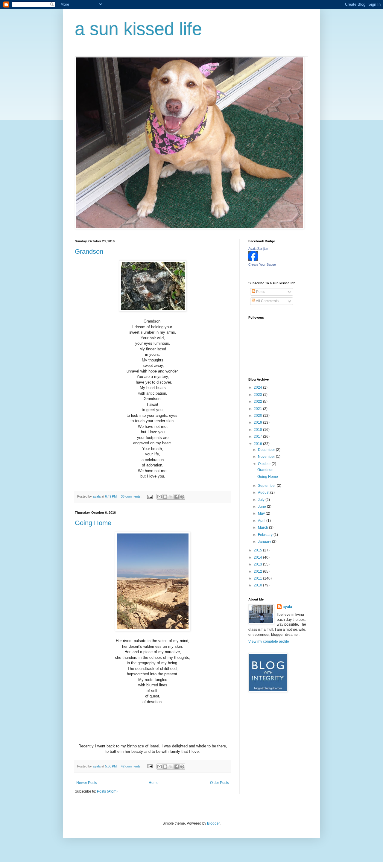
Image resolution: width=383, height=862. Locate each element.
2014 (258, 557)
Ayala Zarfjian (258, 248)
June (262, 506)
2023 (258, 395)
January (265, 541)
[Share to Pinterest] (182, 497)
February (265, 535)
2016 (258, 444)
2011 (258, 578)
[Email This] (159, 497)
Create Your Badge (262, 264)
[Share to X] (171, 497)
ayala (287, 607)
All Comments (267, 301)
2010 (258, 585)
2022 (258, 401)
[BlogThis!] (165, 497)
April (262, 521)
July (261, 500)
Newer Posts (86, 783)
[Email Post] (149, 496)
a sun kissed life (138, 29)
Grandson (89, 251)
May (262, 513)
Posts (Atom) (107, 791)
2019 (258, 422)
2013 (258, 564)
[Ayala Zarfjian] (253, 260)
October (265, 464)
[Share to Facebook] (177, 497)
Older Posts (219, 783)
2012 (258, 571)
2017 (258, 436)
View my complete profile (268, 641)
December (267, 450)
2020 (258, 415)
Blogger (213, 823)
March (263, 527)
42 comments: (131, 766)
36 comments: (131, 496)
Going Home (93, 523)
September (267, 486)
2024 (258, 387)
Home (154, 783)
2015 (258, 550)
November (267, 456)
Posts (260, 292)
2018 (258, 430)
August (264, 492)
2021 (258, 409)
